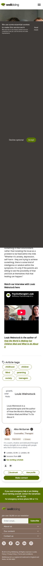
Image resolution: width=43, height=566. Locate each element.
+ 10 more (26, 439)
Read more (36, 28)
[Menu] (39, 4)
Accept (31, 140)
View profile (30, 472)
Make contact (21, 477)
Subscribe (34, 520)
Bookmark (14, 472)
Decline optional (16, 140)
